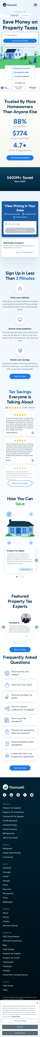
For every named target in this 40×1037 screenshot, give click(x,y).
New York (7, 889)
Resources (7, 933)
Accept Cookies (20, 1033)
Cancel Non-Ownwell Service (15, 975)
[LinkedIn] (11, 795)
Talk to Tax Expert (10, 838)
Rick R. (8, 460)
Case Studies (8, 949)
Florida (6, 876)
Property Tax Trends (11, 958)
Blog (5, 945)
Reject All (20, 1027)
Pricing (6, 917)
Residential (7, 848)
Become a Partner (10, 925)
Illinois (5, 885)
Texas (5, 898)
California (7, 868)
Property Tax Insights (12, 953)
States (5, 864)
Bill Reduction (9, 833)
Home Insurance (10, 829)
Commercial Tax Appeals (13, 816)
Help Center (8, 986)
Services (6, 804)
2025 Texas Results (11, 936)
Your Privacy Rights (20, 1021)
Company (6, 909)
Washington (8, 902)
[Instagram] (18, 795)
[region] (20, 1018)
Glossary (6, 970)
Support (6, 982)
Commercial (8, 857)
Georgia (6, 881)
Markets (6, 845)
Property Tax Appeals (12, 808)
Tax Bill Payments (10, 820)
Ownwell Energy (10, 825)
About (5, 913)
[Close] (37, 1003)
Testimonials (8, 962)
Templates (7, 966)
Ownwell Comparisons (12, 941)
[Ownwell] (10, 5)
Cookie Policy (16, 1016)
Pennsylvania (8, 893)
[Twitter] (25, 795)
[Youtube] (31, 795)
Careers (6, 921)
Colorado (7, 872)
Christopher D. (12, 432)
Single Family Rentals (12, 853)
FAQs (5, 990)
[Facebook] (4, 795)
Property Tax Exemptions (13, 812)
